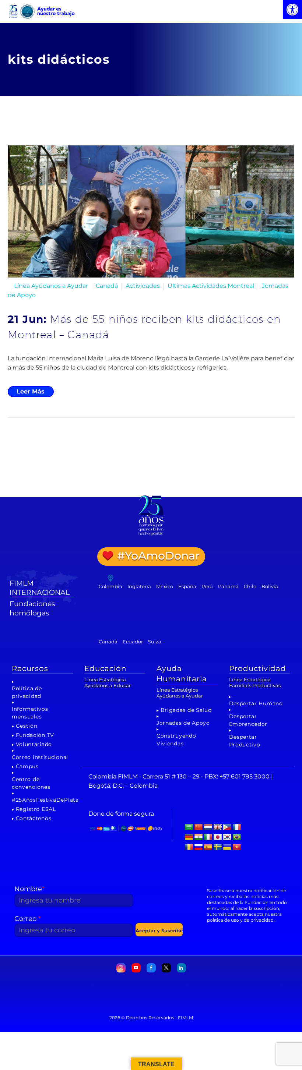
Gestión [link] (27, 726)
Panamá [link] (228, 586)
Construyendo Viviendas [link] (176, 739)
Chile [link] (250, 586)
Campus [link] (27, 766)
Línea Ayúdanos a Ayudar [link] (51, 285)
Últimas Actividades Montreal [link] (211, 285)
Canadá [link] (107, 285)
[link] (292, 9)
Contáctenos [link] (34, 818)
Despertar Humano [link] (256, 703)
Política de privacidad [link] (27, 692)
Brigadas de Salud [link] (186, 710)
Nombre (29, 889)
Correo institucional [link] (40, 757)
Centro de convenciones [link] (31, 783)
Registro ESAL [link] (36, 809)
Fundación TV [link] (35, 735)
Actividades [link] (143, 285)
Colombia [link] (110, 586)
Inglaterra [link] (139, 586)
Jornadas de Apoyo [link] (183, 723)
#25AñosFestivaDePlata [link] (45, 800)
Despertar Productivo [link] (244, 741)
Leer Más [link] (31, 391)
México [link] (164, 586)
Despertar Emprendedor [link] (248, 720)
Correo (27, 919)
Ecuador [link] (133, 642)
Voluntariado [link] (34, 744)
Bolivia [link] (269, 586)
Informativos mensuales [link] (30, 713)
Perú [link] (207, 586)
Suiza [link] (154, 642)
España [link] (187, 586)
